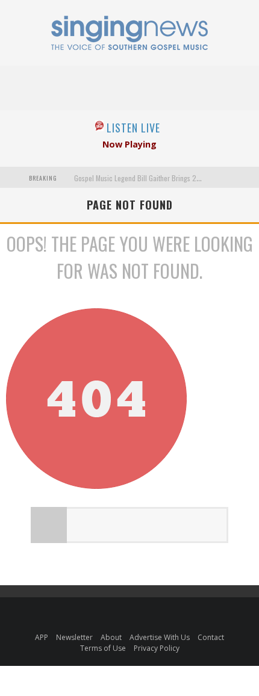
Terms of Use (103, 648)
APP (41, 637)
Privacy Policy (156, 648)
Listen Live (133, 127)
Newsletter (74, 637)
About (111, 637)
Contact (211, 637)
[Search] (246, 177)
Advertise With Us (160, 637)
